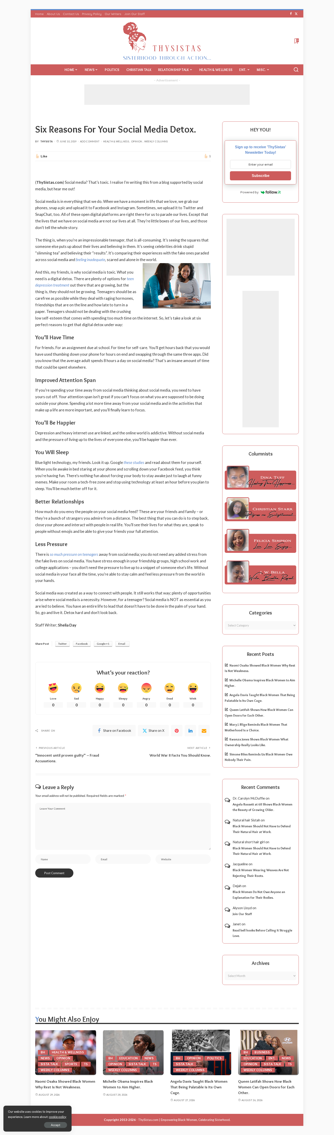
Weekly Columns (156, 141)
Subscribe (260, 176)
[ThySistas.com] (167, 41)
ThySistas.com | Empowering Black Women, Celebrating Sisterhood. (184, 1120)
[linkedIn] (190, 730)
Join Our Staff (242, 914)
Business (262, 1052)
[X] (296, 14)
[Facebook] (291, 14)
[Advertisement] (167, 94)
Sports (71, 1064)
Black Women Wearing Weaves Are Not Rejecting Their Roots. (261, 873)
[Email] (204, 730)
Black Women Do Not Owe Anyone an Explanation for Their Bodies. (259, 895)
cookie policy (57, 1117)
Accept (55, 1125)
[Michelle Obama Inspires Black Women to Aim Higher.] (133, 1052)
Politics (214, 1058)
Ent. (272, 1058)
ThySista (46, 141)
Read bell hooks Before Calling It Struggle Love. (262, 933)
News (45, 1058)
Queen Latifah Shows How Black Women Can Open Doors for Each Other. (266, 1087)
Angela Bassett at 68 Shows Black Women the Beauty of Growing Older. (262, 807)
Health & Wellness (116, 141)
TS (86, 1064)
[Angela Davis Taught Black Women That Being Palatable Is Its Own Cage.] (200, 1052)
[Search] (296, 69)
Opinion (136, 141)
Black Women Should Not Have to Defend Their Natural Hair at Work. (262, 829)
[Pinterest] (176, 730)
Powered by (249, 192)
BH (43, 1052)
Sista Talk (49, 1064)
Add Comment (90, 141)
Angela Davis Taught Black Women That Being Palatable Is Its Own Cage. (198, 1087)
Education (128, 1058)
